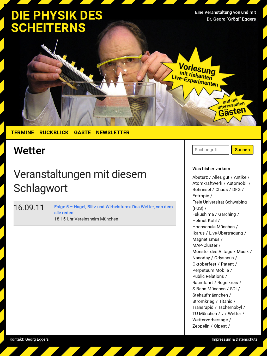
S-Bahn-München (209, 288)
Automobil (237, 183)
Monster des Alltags (212, 251)
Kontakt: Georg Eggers (29, 339)
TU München (204, 313)
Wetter (234, 313)
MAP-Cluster (204, 245)
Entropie (200, 195)
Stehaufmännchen (210, 295)
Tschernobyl (230, 307)
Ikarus (198, 233)
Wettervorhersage (210, 319)
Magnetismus (206, 239)
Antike (240, 177)
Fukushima (203, 214)
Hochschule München (213, 226)
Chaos (221, 189)
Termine (22, 132)
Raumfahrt (202, 282)
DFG (236, 189)
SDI (233, 288)
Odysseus (224, 257)
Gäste (82, 132)
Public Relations (208, 276)
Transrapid (203, 307)
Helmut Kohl (204, 220)
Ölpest (220, 326)
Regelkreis (227, 282)
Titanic (225, 301)
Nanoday (201, 257)
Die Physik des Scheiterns (57, 21)
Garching (227, 214)
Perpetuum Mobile (210, 270)
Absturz (200, 177)
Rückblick (54, 132)
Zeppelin (200, 326)
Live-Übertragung (226, 233)
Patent (227, 264)
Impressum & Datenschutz (234, 339)
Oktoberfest (204, 264)
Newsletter (113, 132)
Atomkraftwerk (207, 183)
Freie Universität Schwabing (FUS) (219, 205)
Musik (243, 251)
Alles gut (220, 177)
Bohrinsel (201, 189)
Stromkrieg (203, 301)
